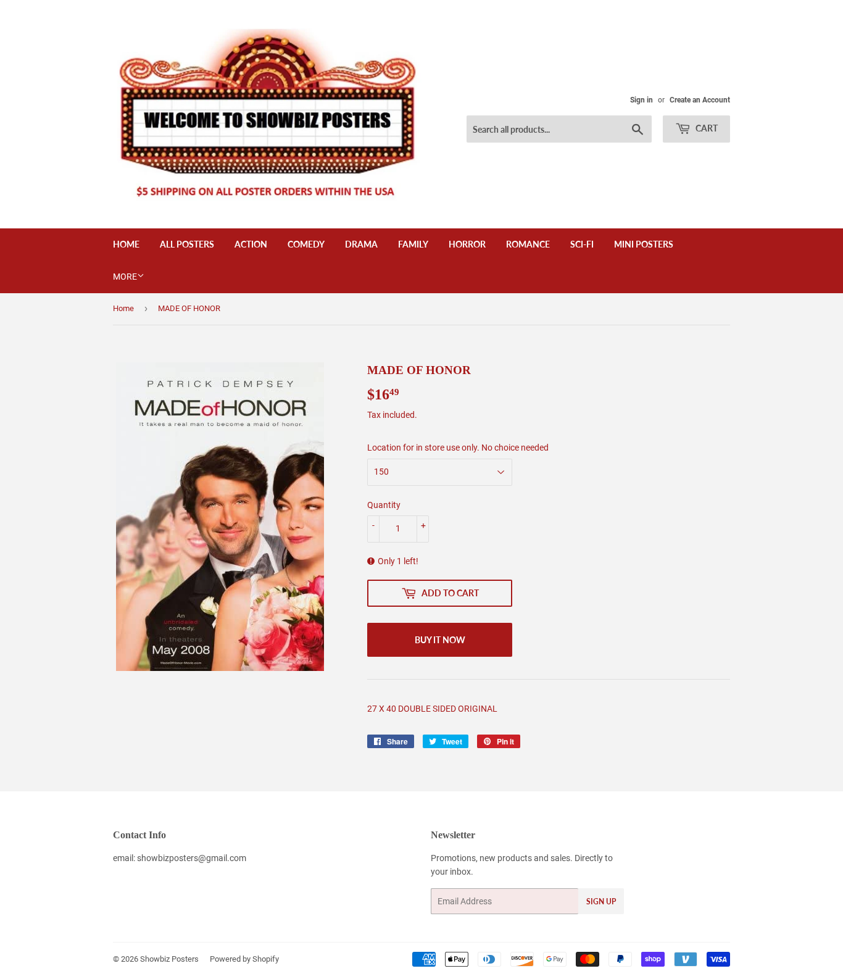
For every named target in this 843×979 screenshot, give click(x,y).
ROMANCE (528, 244)
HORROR (467, 244)
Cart (706, 128)
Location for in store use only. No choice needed (458, 447)
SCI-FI (582, 244)
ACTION (251, 244)
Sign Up (601, 901)
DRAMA (361, 244)
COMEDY (306, 244)
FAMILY (413, 244)
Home (126, 244)
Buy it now (440, 640)
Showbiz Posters (169, 959)
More (125, 276)
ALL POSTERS (187, 244)
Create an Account (700, 100)
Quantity (384, 505)
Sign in (641, 100)
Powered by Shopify (244, 959)
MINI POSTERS (643, 244)
